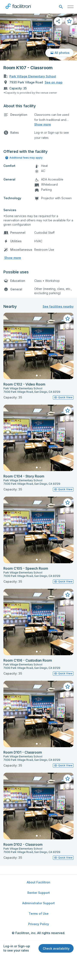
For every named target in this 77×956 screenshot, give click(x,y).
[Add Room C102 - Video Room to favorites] (67, 318)
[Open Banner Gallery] (38, 37)
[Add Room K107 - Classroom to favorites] (69, 21)
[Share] (58, 21)
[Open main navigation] (71, 7)
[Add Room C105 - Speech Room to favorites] (67, 502)
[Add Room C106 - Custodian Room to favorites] (67, 595)
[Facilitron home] (18, 9)
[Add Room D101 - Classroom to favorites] (67, 686)
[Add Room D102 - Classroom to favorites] (67, 778)
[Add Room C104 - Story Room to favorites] (67, 410)
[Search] (61, 7)
